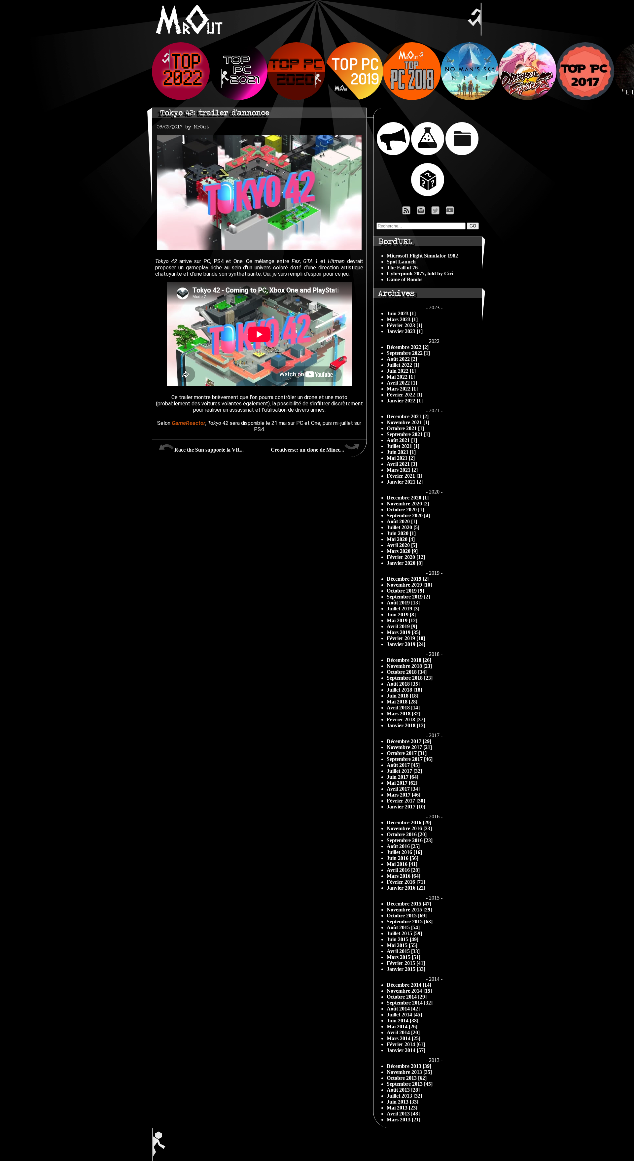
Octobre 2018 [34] (407, 672)
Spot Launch (401, 261)
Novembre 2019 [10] (409, 585)
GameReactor (188, 423)
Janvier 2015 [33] (406, 969)
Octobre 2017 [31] (407, 753)
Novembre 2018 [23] (409, 666)
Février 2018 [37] (406, 719)
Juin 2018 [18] (402, 696)
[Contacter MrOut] (422, 212)
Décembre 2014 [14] (409, 985)
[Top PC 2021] (238, 98)
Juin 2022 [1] (401, 371)
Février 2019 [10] (406, 638)
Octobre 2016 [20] (407, 834)
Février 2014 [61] (406, 1044)
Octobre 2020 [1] (405, 509)
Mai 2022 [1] (401, 377)
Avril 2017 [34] (403, 789)
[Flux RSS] (406, 212)
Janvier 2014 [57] (406, 1050)
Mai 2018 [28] (402, 701)
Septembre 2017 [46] (410, 759)
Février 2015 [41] (406, 963)
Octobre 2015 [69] (407, 915)
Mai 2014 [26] (402, 1026)
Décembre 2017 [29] (409, 741)
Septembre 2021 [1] (408, 434)
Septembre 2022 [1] (408, 353)
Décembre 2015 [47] (409, 903)
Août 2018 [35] (403, 684)
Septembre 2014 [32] (410, 1003)
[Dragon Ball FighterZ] (527, 98)
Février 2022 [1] (404, 394)
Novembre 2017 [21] (409, 747)
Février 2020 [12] (406, 557)
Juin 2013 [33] (402, 1102)
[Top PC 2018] (412, 98)
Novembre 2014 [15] (409, 991)
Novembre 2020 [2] (408, 503)
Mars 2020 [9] (402, 551)
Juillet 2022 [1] (403, 365)
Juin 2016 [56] (402, 858)
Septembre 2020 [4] (408, 515)
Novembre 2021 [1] (408, 422)
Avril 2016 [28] (403, 870)
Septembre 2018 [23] (410, 678)
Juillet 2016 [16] (404, 852)
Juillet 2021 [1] (403, 446)
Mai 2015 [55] (402, 945)
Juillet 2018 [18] (404, 690)
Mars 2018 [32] (403, 713)
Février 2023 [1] (404, 325)
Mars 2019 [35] (403, 632)
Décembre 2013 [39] (409, 1066)
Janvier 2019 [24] (406, 644)
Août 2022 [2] (402, 359)
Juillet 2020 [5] (403, 527)
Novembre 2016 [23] (409, 828)
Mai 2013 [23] (402, 1107)
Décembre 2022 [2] (408, 347)
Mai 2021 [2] (401, 458)
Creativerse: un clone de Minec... (307, 450)
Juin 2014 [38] (402, 1020)
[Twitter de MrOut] (436, 212)
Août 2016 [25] (403, 846)
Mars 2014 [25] (403, 1038)
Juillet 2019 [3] (403, 608)
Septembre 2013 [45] (410, 1084)
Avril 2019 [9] (402, 626)
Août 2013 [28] (403, 1090)
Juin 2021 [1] (401, 452)
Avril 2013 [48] (403, 1113)
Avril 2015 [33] (403, 951)
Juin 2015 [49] (402, 939)
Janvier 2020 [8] (405, 563)
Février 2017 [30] (406, 800)
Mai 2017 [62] (402, 783)
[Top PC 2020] (296, 98)
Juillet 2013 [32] (404, 1096)
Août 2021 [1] (402, 440)
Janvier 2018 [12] (406, 725)
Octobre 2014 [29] (407, 997)
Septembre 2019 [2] (408, 596)
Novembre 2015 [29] (409, 909)
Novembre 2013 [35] (409, 1072)
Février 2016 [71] (406, 882)
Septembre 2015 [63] (410, 921)
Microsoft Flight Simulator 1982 (422, 255)
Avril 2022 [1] (402, 383)
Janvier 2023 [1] (405, 331)
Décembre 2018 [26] (409, 660)
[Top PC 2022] (181, 98)
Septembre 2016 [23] (410, 840)
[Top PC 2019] (354, 98)
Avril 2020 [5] (402, 545)
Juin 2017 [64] (402, 777)
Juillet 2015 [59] (404, 933)
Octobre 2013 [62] (407, 1078)
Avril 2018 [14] (403, 707)
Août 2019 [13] (403, 602)
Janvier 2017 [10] (406, 806)
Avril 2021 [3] (402, 464)
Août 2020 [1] (402, 521)
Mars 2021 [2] (402, 470)
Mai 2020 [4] (401, 539)
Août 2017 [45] (403, 765)
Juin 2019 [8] (401, 614)
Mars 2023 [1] (402, 319)
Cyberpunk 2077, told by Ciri (420, 273)
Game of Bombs (404, 279)
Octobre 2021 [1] (405, 428)
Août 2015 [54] (403, 927)
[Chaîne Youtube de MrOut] (452, 212)
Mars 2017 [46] (403, 795)
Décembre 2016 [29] (409, 822)
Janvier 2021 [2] (405, 482)
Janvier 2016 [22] (406, 888)
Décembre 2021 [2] (408, 416)
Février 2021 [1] (404, 476)
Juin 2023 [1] (401, 313)
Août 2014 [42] (403, 1008)
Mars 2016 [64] (403, 876)
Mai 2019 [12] (402, 620)
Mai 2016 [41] (402, 864)
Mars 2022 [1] (402, 389)
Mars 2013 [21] (403, 1119)
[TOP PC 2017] (585, 98)
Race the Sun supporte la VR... (209, 450)
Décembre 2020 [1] (408, 497)
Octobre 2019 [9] (405, 591)
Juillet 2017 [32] (404, 771)
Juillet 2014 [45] (404, 1014)
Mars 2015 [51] (403, 957)
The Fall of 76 (402, 267)
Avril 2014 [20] (403, 1032)
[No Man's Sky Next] (470, 98)
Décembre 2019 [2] (408, 579)
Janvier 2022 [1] (405, 400)
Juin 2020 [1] (401, 533)
